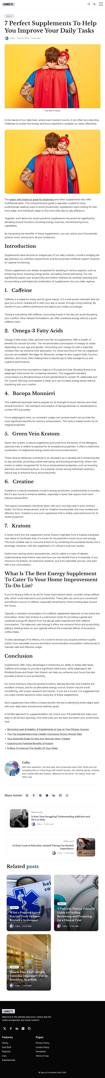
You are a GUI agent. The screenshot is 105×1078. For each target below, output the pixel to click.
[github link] (29, 1028)
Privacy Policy (42, 1043)
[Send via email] (60, 795)
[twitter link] (4, 1028)
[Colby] (6, 38)
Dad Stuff (6, 1047)
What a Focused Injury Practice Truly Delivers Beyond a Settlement (25, 916)
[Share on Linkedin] (53, 795)
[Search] (89, 4)
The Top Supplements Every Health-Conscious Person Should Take (44, 734)
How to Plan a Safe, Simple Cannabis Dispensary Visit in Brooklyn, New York (29, 975)
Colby (12, 38)
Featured (6, 1051)
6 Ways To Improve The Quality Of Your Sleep (32, 748)
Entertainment (8, 1060)
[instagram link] (23, 1028)
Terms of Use (42, 1056)
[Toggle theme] (94, 4)
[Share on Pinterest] (40, 795)
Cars (4, 1056)
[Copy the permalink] (67, 795)
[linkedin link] (16, 1028)
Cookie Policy (42, 1047)
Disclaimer (41, 1051)
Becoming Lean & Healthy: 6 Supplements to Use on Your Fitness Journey (48, 729)
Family (5, 1043)
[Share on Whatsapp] (47, 795)
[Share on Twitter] (27, 795)
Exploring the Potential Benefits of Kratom (30, 743)
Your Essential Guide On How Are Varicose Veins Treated (38, 738)
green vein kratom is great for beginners (32, 199)
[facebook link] (10, 1028)
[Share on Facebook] (33, 795)
